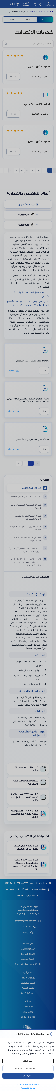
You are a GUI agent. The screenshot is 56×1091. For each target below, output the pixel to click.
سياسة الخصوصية (28, 1088)
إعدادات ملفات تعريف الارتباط (28, 1068)
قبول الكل (28, 1075)
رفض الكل (28, 1061)
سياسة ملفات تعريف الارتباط (28, 1084)
